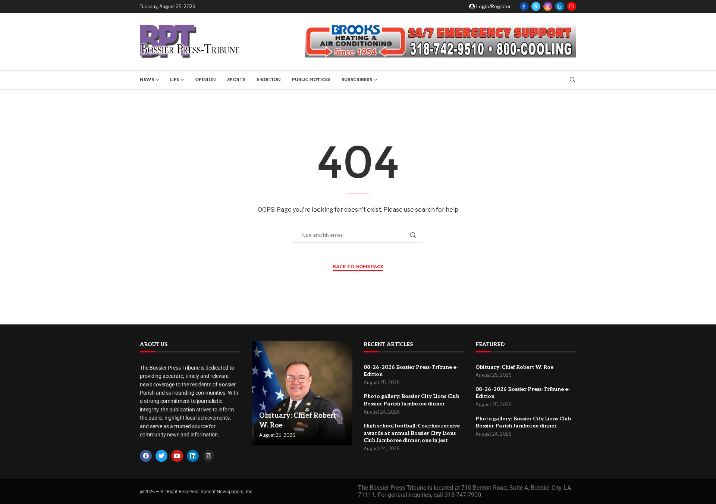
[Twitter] (535, 6)
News (147, 80)
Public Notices (311, 80)
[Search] (572, 80)
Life (174, 80)
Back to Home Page (358, 267)
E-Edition (269, 80)
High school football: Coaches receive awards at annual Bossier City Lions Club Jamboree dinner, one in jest (412, 433)
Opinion (205, 80)
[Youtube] (571, 6)
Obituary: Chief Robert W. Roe (514, 367)
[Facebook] (523, 6)
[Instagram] (547, 6)
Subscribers (357, 80)
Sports (236, 80)
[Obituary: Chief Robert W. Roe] (302, 393)
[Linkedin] (559, 6)
